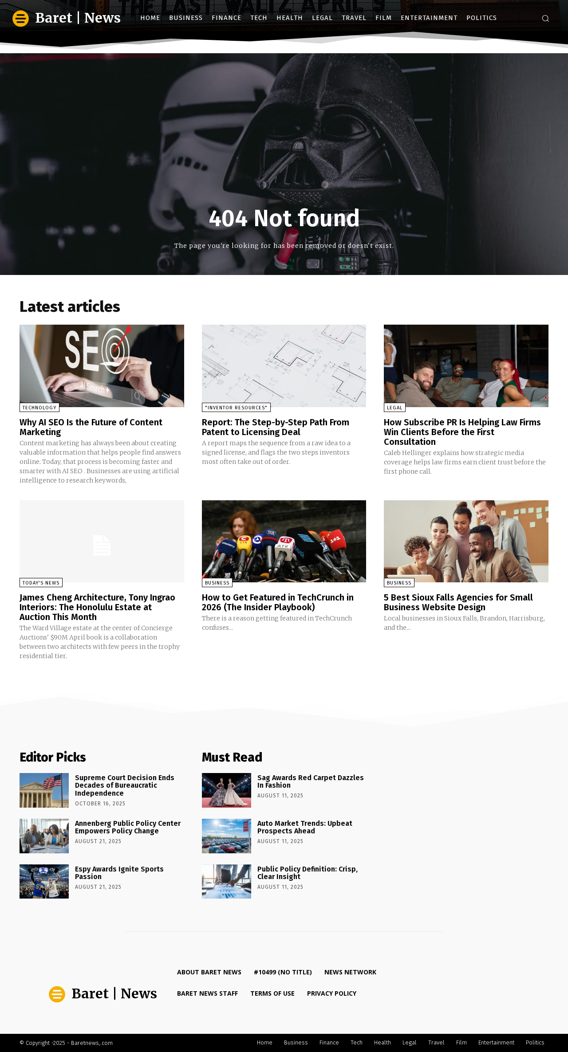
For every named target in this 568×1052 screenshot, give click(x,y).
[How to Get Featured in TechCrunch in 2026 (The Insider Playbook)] (284, 541)
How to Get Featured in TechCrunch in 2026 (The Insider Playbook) (278, 602)
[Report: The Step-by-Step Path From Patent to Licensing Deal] (284, 366)
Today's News (41, 583)
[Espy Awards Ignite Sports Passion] (44, 881)
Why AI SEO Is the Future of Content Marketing (91, 427)
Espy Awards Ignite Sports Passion (119, 873)
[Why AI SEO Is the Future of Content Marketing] (102, 366)
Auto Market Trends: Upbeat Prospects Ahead (304, 827)
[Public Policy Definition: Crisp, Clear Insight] (226, 881)
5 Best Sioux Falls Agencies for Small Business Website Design (458, 602)
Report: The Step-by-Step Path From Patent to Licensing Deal (275, 427)
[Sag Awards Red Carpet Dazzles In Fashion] (226, 790)
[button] (545, 18)
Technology (39, 408)
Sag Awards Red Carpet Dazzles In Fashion (310, 781)
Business (217, 583)
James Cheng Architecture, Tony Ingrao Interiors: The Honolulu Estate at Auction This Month (97, 607)
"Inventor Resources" (236, 408)
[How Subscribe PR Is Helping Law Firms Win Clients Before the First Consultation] (466, 366)
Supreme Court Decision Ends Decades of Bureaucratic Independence (124, 785)
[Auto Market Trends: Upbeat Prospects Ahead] (226, 836)
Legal (394, 408)
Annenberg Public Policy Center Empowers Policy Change (128, 827)
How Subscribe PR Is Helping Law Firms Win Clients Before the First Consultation (462, 432)
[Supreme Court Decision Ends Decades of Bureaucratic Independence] (44, 790)
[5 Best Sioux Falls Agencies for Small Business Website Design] (466, 541)
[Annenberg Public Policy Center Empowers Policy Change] (44, 836)
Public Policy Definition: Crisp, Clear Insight (307, 873)
